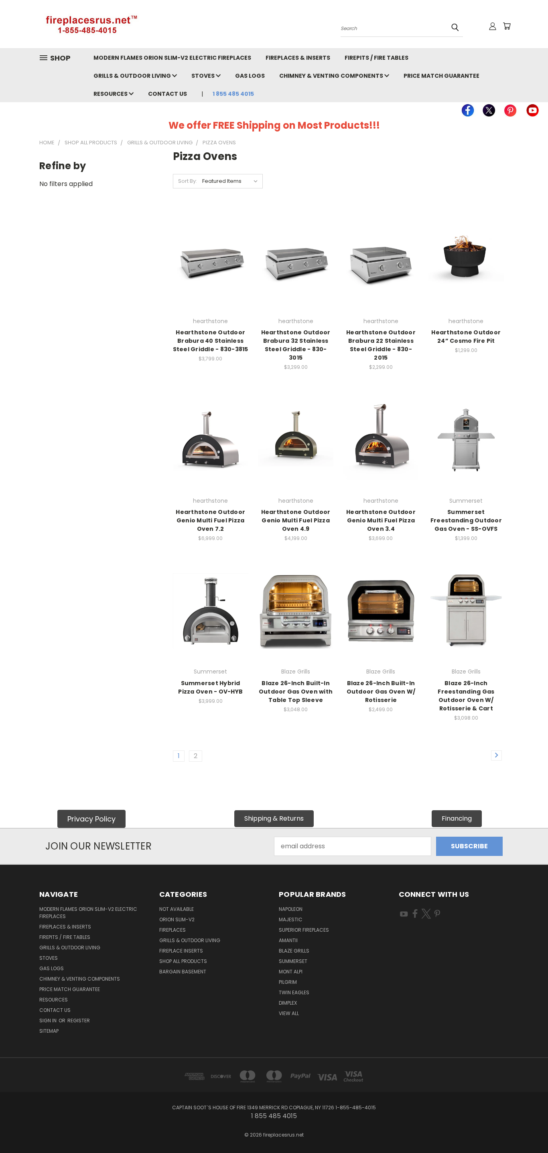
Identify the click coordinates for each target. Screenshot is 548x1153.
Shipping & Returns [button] (274, 818)
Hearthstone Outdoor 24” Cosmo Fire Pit (466, 336)
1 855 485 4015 (233, 94)
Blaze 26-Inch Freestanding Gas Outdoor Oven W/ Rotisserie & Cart (466, 695)
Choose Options (210, 276)
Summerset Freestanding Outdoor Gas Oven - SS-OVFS (466, 520)
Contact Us (167, 94)
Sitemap (49, 1031)
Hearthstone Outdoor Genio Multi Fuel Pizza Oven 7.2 (210, 520)
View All (289, 1013)
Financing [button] (457, 818)
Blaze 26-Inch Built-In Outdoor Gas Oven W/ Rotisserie (381, 691)
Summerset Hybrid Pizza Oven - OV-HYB (210, 687)
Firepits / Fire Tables (376, 58)
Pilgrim (288, 982)
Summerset (293, 961)
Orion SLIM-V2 (177, 919)
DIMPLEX (288, 1002)
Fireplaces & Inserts (298, 58)
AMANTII (288, 940)
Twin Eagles (294, 992)
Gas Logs (250, 76)
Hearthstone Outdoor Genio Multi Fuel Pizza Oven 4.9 (296, 520)
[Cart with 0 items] (507, 26)
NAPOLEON (290, 909)
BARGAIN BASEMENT (182, 971)
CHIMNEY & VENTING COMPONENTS (331, 76)
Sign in (48, 1020)
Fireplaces (172, 929)
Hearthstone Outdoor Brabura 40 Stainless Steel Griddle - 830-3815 (210, 340)
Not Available (176, 909)
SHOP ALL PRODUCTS (183, 961)
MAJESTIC (290, 919)
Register (78, 1020)
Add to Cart (466, 276)
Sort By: (187, 181)
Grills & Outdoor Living (132, 76)
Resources (111, 94)
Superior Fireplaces (304, 929)
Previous (525, 1128)
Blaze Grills (294, 950)
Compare (208, 259)
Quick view (210, 242)
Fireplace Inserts (181, 950)
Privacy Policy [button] (91, 819)
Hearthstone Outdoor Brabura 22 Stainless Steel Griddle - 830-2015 (381, 345)
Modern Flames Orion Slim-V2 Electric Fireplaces (172, 58)
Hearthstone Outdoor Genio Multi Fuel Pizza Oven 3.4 (381, 520)
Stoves (203, 76)
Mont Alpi (290, 971)
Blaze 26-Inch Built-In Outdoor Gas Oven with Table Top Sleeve (296, 691)
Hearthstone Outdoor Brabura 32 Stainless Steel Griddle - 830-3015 (296, 345)
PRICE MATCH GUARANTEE (441, 76)
